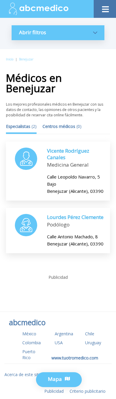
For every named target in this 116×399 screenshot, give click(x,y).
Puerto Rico (28, 354)
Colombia (31, 342)
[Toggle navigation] (104, 7)
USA (59, 342)
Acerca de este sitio (23, 374)
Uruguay (93, 342)
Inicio (9, 59)
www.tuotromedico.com (74, 358)
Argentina (64, 334)
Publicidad (54, 391)
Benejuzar (26, 59)
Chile (89, 334)
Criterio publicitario (88, 391)
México (29, 334)
